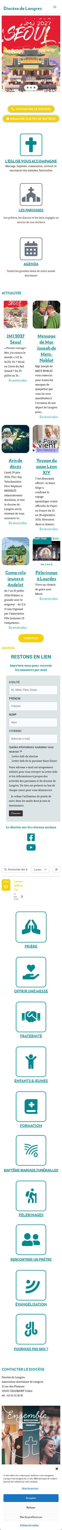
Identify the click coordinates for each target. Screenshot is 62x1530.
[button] (57, 1468)
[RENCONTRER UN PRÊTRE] (31, 1239)
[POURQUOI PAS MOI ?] (31, 1329)
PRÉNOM (14, 698)
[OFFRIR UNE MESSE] (31, 972)
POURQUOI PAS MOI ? (31, 1349)
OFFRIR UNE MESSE (31, 991)
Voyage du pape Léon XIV (46, 466)
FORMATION (31, 1125)
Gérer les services (30, 1488)
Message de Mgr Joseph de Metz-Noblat (46, 348)
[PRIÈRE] (31, 927)
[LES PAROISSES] (31, 194)
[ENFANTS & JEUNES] (31, 1062)
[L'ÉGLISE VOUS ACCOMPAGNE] (31, 145)
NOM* (12, 714)
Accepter (31, 1498)
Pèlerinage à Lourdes (46, 575)
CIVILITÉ (14, 682)
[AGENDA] (31, 248)
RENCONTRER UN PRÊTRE (31, 1259)
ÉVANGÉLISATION (31, 1304)
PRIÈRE (31, 946)
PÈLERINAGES (31, 1215)
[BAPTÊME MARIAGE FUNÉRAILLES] (31, 1150)
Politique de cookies (29, 1525)
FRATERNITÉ (31, 1036)
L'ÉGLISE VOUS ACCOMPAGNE (31, 161)
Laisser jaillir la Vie (18, 885)
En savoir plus (18, 380)
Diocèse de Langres (22, 8)
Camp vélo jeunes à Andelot (15, 578)
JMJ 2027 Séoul (15, 339)
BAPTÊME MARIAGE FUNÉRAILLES (31, 1170)
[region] (31, 54)
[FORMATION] (31, 1106)
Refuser (31, 1507)
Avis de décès (15, 463)
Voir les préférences (31, 1517)
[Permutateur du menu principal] (55, 7)
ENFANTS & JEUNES (31, 1080)
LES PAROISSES (31, 210)
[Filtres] (56, 869)
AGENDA (31, 264)
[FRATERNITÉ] (31, 1017)
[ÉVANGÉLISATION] (31, 1285)
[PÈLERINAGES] (31, 1196)
